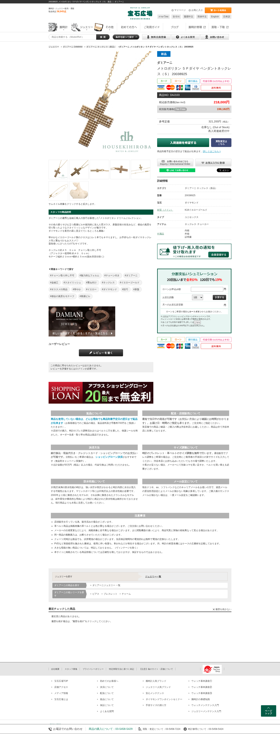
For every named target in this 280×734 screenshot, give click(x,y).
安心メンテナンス (155, 693)
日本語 (226, 16)
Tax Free (180, 109)
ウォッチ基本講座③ (201, 693)
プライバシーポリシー (93, 669)
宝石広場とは (61, 699)
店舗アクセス (61, 687)
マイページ (180, 10)
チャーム (126, 594)
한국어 (176, 16)
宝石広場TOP (61, 681)
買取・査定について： (154, 729)
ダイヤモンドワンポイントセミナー (164, 699)
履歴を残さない (223, 609)
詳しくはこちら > (212, 151)
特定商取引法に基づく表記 (121, 669)
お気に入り (197, 10)
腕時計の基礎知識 (200, 699)
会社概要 (55, 669)
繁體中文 (188, 16)
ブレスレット (110, 594)
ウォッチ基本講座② (201, 687)
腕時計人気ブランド (156, 681)
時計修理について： (198, 729)
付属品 (160, 233)
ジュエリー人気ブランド (158, 687)
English (215, 16)
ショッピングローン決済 (109, 456)
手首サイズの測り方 (156, 705)
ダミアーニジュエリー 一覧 (106, 585)
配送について (107, 693)
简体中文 (202, 16)
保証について (107, 705)
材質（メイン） (165, 210)
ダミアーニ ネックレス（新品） (201, 188)
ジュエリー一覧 (153, 576)
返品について (107, 699)
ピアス (95, 594)
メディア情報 (61, 693)
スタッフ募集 (71, 669)
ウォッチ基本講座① (201, 681)
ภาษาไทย (163, 16)
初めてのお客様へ (109, 681)
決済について (107, 687)
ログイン (80, 368)
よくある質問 (107, 711)
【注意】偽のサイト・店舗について (156, 669)
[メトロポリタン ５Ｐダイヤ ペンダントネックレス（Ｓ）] (58, 169)
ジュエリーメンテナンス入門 (206, 711)
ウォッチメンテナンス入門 (205, 705)
